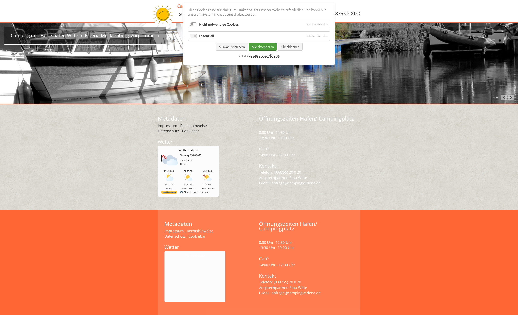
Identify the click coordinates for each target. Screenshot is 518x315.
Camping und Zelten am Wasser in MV (497, 98)
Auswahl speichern (232, 47)
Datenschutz (168, 130)
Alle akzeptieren (263, 47)
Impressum (167, 125)
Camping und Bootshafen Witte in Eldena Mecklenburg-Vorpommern (494, 98)
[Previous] (504, 97)
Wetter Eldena (188, 150)
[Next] (511, 97)
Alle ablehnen (290, 47)
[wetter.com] (169, 192)
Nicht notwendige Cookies (219, 24)
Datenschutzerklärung (264, 55)
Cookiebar (190, 130)
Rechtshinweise (193, 125)
